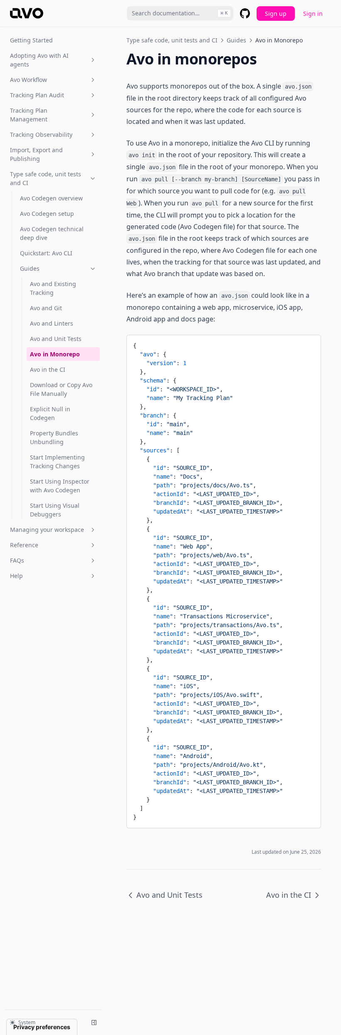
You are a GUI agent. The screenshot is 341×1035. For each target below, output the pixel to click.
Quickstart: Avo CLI (46, 253)
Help (16, 576)
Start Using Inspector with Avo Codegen (59, 485)
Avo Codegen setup (47, 213)
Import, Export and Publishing (36, 154)
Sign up (276, 13)
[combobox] (180, 13)
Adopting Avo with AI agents (39, 60)
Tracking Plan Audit (37, 95)
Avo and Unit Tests (56, 339)
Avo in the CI (47, 369)
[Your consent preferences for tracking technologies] (42, 1027)
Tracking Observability (41, 134)
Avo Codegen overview (51, 198)
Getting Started (31, 40)
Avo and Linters (51, 323)
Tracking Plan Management (28, 114)
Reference (24, 545)
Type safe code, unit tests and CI (45, 178)
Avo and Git (46, 308)
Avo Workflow (28, 80)
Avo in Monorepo (55, 354)
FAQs (17, 560)
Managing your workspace (47, 530)
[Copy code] (308, 344)
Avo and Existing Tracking (53, 288)
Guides (30, 268)
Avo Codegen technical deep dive (52, 233)
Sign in (313, 13)
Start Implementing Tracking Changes (57, 461)
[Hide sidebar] (94, 1022)
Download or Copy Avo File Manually (61, 389)
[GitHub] (245, 13)
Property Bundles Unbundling (54, 437)
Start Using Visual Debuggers (54, 509)
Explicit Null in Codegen (50, 413)
